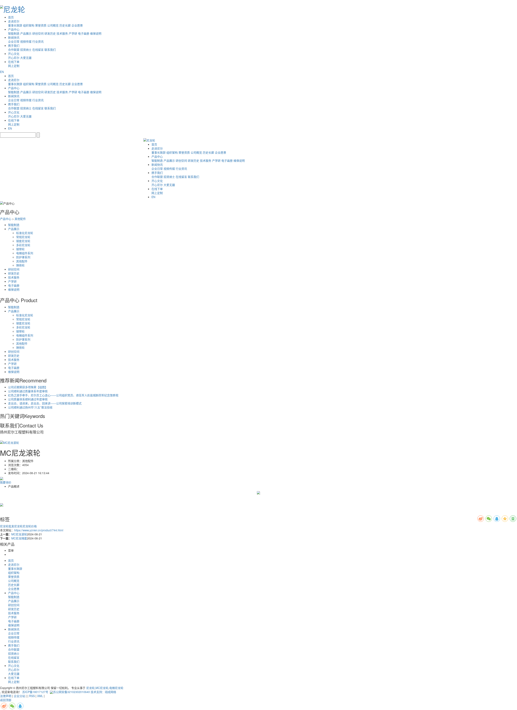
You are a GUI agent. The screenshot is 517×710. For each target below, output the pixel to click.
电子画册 (83, 33)
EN (2, 72)
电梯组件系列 (24, 253)
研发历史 (50, 33)
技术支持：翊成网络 (103, 692)
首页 (11, 17)
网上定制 (13, 66)
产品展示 (26, 33)
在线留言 (38, 49)
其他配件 (20, 219)
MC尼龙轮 (102, 688)
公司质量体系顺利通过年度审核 (28, 399)
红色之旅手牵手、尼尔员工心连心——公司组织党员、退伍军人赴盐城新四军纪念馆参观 (63, 395)
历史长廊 (65, 25)
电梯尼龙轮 (116, 688)
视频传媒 (26, 41)
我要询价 (5, 482)
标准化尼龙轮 (24, 233)
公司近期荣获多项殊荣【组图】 (28, 387)
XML (40, 696)
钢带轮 (20, 249)
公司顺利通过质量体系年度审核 (28, 391)
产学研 (73, 33)
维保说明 (95, 33)
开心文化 (13, 54)
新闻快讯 (13, 37)
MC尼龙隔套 (19, 538)
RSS (32, 696)
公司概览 (53, 25)
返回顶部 (5, 700)
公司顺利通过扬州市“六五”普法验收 (30, 407)
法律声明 (5, 696)
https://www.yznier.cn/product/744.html (38, 530)
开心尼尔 (13, 58)
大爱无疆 (26, 58)
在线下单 (13, 62)
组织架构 (28, 25)
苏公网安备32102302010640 (71, 692)
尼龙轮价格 (30, 526)
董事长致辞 (15, 25)
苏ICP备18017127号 (35, 692)
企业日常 (13, 41)
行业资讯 (38, 41)
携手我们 (13, 45)
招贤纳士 (26, 49)
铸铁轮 (20, 265)
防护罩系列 (23, 257)
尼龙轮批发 (7, 526)
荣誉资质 (40, 25)
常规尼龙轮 (23, 237)
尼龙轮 (18, 526)
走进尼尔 (13, 21)
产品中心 (13, 29)
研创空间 (38, 33)
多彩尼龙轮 (23, 245)
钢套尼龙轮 (23, 241)
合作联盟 (13, 49)
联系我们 (50, 49)
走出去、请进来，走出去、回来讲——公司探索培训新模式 (45, 403)
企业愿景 (77, 25)
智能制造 (13, 33)
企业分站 (19, 696)
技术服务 (62, 33)
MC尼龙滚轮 (19, 534)
